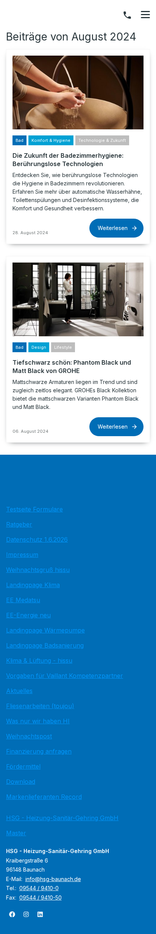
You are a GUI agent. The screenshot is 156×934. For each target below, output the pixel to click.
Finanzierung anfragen (39, 751)
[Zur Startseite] (78, 482)
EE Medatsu (23, 600)
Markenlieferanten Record (44, 796)
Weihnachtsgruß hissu (38, 569)
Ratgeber (19, 524)
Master (16, 833)
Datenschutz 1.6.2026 (37, 539)
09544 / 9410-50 (40, 897)
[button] (145, 15)
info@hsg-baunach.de (53, 879)
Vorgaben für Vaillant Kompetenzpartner (64, 675)
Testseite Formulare (34, 509)
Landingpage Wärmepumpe (45, 630)
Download (20, 781)
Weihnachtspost (29, 736)
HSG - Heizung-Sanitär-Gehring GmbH (62, 818)
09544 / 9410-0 (39, 888)
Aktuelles (19, 691)
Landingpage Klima (33, 585)
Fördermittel (23, 766)
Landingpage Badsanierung (45, 645)
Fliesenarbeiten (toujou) (40, 706)
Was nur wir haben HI (38, 721)
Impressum (22, 554)
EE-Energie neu (28, 615)
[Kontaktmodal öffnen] (127, 15)
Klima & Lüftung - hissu (39, 660)
